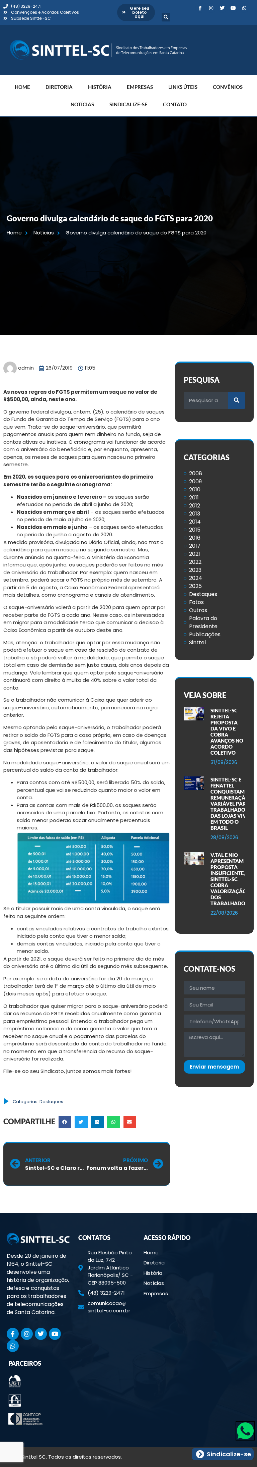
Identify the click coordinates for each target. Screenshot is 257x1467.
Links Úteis (182, 87)
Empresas (140, 87)
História (99, 87)
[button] (166, 17)
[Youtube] (233, 8)
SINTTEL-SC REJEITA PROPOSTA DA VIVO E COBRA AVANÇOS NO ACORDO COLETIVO (226, 731)
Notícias (82, 104)
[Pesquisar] (236, 400)
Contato (175, 104)
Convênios (228, 87)
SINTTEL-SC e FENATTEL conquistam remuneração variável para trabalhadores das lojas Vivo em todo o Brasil (232, 803)
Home (22, 87)
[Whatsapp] (244, 8)
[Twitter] (222, 8)
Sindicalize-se (128, 104)
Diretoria (59, 87)
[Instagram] (211, 8)
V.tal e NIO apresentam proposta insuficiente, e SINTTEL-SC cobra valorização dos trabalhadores (232, 879)
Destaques (51, 1101)
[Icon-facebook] (200, 8)
